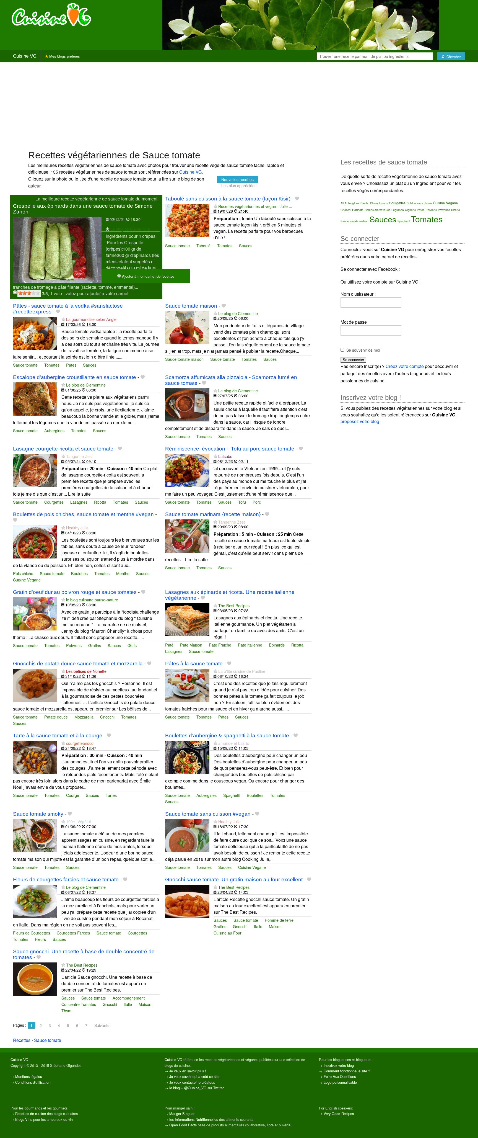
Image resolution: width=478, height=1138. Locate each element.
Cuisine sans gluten (419, 203)
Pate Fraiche (220, 645)
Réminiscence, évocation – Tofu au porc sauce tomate (229, 449)
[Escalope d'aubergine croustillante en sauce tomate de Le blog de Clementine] (35, 398)
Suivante (102, 1025)
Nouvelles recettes (237, 179)
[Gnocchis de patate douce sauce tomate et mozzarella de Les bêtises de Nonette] (35, 685)
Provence (444, 210)
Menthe (122, 573)
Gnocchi (107, 717)
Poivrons (74, 645)
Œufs (132, 645)
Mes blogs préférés (64, 56)
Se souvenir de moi (363, 350)
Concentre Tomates (78, 1004)
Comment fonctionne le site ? (347, 1070)
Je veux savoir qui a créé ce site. (194, 1076)
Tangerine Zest (79, 456)
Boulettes (79, 573)
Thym (66, 1010)
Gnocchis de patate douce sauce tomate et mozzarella (78, 663)
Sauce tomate (177, 245)
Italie (258, 926)
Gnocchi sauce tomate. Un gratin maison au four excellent (234, 879)
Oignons (410, 210)
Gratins (94, 645)
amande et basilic (233, 743)
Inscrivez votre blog (339, 1065)
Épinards (277, 645)
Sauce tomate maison (191, 306)
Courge (72, 795)
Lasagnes (78, 502)
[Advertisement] (239, 105)
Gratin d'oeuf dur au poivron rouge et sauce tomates (75, 592)
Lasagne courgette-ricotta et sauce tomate (63, 449)
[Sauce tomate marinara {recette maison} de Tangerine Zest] (187, 535)
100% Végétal (78, 821)
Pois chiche (23, 573)
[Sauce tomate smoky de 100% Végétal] (35, 835)
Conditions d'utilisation (32, 1082)
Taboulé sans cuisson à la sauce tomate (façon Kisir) (227, 199)
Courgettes (54, 502)
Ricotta (100, 502)
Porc (257, 502)
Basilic (364, 203)
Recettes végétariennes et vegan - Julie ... (255, 206)
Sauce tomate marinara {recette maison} (213, 514)
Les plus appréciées (238, 185)
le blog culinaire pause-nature (92, 600)
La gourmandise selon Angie (91, 319)
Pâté (169, 645)
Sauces (245, 245)
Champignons (379, 203)
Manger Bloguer (181, 1113)
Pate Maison (191, 645)
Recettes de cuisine (30, 1113)
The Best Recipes (234, 605)
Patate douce (56, 717)
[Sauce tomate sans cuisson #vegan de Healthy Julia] (187, 835)
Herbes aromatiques (377, 210)
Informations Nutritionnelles (196, 1119)
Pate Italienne (250, 645)
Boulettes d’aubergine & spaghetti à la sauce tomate (227, 735)
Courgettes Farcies (73, 933)
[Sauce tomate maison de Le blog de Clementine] (187, 327)
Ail (342, 203)
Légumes (397, 209)
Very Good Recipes (339, 1113)
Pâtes (71, 365)
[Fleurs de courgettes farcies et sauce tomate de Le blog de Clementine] (35, 900)
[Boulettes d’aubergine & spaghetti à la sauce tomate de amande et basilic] (187, 757)
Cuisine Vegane (27, 580)
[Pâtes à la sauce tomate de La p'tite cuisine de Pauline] (187, 685)
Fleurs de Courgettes (31, 933)
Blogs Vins (23, 1119)
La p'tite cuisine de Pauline (241, 671)
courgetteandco (79, 743)
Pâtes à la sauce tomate (194, 663)
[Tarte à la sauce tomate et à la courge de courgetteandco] (35, 757)
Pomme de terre (279, 920)
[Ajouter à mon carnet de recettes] (297, 199)
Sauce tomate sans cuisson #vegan (208, 814)
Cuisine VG (25, 56)
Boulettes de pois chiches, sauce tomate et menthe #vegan (83, 514)
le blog (174, 1087)
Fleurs (40, 939)
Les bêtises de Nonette (86, 671)
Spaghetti (231, 795)
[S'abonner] (107, 229)
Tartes (111, 795)
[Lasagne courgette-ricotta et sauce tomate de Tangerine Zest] (35, 470)
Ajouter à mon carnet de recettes (148, 276)
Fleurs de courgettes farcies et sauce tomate (66, 879)
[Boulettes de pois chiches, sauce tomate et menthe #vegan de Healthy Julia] (35, 541)
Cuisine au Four (227, 933)
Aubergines (54, 430)
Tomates (224, 245)
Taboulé (203, 245)
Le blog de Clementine (130, 229)
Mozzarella (83, 717)
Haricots (357, 209)
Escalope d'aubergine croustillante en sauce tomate (74, 377)
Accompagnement (129, 998)
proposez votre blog (360, 421)
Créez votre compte (405, 366)
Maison (275, 926)
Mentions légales (28, 1076)
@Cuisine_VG (195, 1087)
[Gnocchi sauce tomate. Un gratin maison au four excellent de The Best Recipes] (187, 900)
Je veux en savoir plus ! (187, 1070)
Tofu (242, 502)
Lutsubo (225, 456)
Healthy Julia (77, 528)
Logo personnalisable (340, 1082)
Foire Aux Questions (340, 1076)
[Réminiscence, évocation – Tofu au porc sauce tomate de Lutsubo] (187, 470)
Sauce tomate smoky (38, 814)
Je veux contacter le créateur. (192, 1082)
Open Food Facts (183, 1124)
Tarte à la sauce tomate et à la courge (57, 735)
